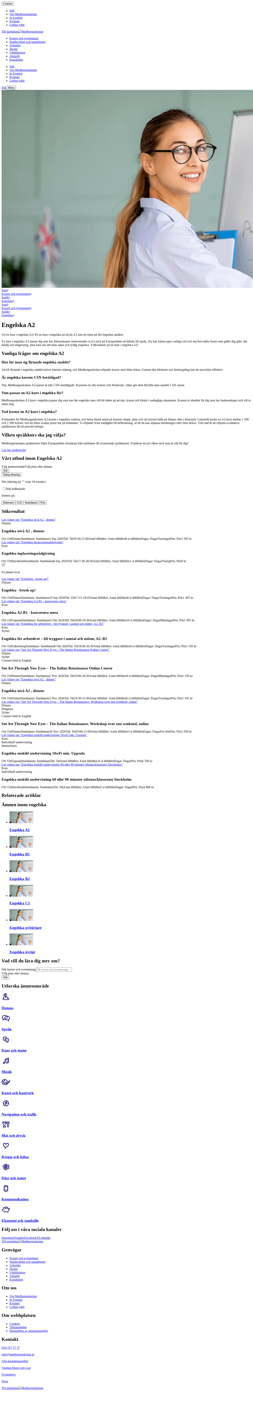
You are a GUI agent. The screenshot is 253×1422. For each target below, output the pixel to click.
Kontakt (14, 1303)
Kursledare (16, 1279)
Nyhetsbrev (9, 1374)
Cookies (7, 3)
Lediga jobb (17, 1307)
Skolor (13, 1269)
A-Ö (19, 502)
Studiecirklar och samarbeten (27, 1261)
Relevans (8, 502)
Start (4, 290)
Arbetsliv (15, 1265)
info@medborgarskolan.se (18, 1354)
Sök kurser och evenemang (18, 969)
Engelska (7, 301)
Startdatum (31, 502)
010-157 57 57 (11, 1347)
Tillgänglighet (18, 1327)
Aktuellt (14, 1276)
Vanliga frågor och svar (16, 1368)
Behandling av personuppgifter (28, 1331)
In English (15, 1299)
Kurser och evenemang (16, 294)
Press (5, 1381)
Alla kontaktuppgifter (15, 1361)
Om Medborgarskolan (23, 1296)
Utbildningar (17, 1272)
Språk (5, 297)
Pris (43, 502)
